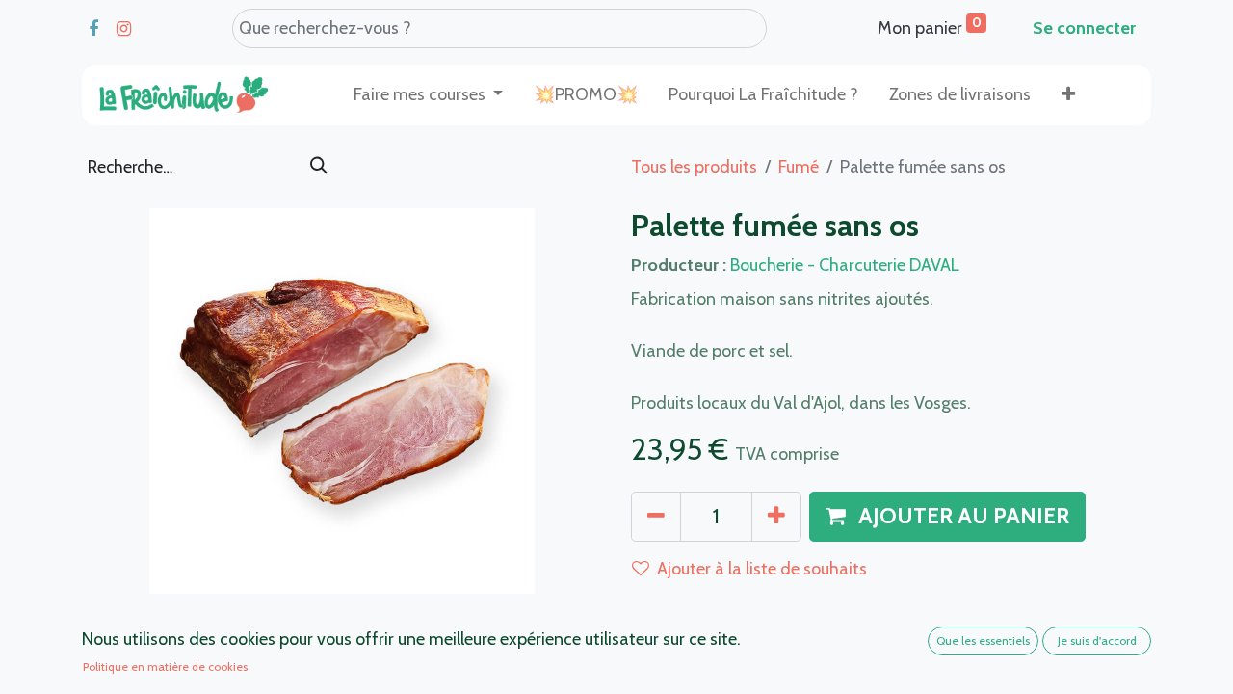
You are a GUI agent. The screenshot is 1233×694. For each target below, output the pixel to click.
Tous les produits (694, 166)
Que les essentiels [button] (983, 640)
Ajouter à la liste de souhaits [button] (762, 568)
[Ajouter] (776, 517)
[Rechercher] (318, 166)
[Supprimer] (656, 517)
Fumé (798, 166)
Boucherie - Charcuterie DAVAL (844, 265)
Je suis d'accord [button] (1097, 640)
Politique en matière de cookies (165, 666)
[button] (1068, 95)
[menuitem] (585, 95)
